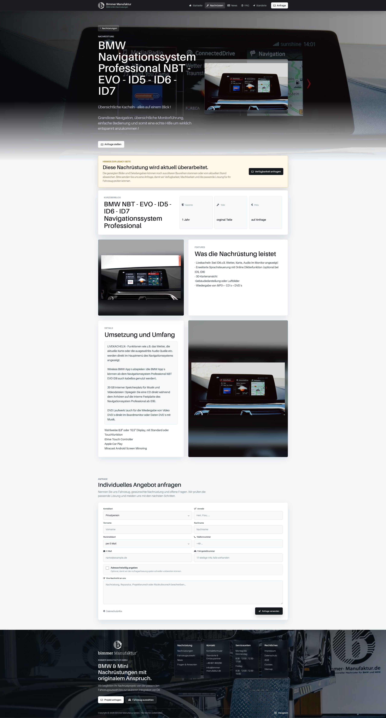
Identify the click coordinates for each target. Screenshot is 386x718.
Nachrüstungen (109, 28)
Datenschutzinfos (114, 611)
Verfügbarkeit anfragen (268, 171)
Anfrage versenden (270, 611)
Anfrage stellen (112, 144)
